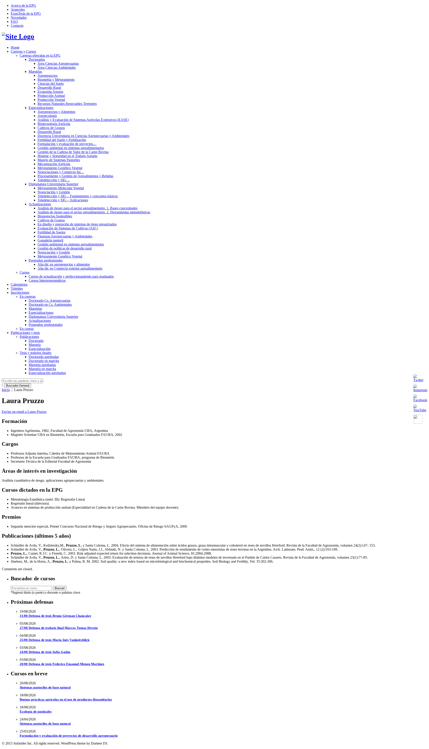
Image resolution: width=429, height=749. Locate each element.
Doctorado (36, 341)
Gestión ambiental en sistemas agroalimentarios (71, 148)
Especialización (39, 349)
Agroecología (47, 116)
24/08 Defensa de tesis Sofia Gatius (45, 652)
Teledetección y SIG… (54, 180)
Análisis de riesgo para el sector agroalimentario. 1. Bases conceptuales (87, 208)
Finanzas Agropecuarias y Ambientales (65, 236)
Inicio (6, 390)
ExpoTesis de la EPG (26, 13)
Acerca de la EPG (23, 5)
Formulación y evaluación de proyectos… (67, 144)
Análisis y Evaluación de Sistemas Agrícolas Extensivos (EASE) (83, 120)
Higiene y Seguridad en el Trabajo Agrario (67, 156)
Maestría (35, 345)
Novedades (19, 17)
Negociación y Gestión (54, 192)
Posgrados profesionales (46, 260)
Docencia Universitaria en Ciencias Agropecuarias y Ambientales (83, 136)
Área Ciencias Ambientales (57, 67)
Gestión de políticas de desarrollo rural (65, 248)
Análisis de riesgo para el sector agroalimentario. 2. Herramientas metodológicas (94, 212)
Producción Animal (51, 96)
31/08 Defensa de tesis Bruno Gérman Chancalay (55, 616)
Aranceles (18, 9)
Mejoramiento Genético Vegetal (60, 168)
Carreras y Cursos (23, 51)
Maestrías (35, 71)
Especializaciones (41, 108)
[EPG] (18, 36)
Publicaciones (29, 337)
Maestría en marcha (42, 369)
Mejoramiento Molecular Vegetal (61, 188)
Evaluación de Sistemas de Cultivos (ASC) (68, 228)
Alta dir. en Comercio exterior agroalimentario (70, 268)
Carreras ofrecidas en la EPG (40, 55)
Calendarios (19, 284)
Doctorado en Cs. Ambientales (50, 304)
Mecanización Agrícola (54, 164)
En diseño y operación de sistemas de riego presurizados (77, 224)
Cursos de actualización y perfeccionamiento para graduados (71, 276)
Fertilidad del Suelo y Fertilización (62, 140)
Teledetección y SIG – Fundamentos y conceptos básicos (78, 196)
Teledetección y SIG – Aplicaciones (63, 200)
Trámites (17, 288)
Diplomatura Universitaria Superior (53, 184)
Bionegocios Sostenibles (55, 216)
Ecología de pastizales (36, 711)
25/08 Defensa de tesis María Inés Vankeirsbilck (54, 640)
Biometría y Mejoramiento (56, 79)
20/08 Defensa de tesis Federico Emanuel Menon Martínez (62, 664)
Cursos (24, 272)
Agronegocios (47, 75)
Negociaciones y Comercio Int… (61, 172)
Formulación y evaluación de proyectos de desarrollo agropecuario (69, 735)
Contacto (17, 25)
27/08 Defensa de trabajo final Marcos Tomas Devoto (59, 628)
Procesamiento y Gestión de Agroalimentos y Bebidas (75, 176)
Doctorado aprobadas (44, 357)
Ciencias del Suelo (51, 83)
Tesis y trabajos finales (35, 353)
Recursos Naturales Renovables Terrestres (67, 104)
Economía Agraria (50, 92)
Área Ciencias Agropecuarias (58, 63)
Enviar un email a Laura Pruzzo (24, 412)
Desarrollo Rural (49, 87)
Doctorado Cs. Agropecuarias (49, 300)
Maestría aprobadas (42, 365)
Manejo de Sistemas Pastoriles (59, 160)
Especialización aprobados (47, 373)
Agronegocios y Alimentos (56, 112)
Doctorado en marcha (44, 361)
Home (15, 47)
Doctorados (37, 59)
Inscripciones (20, 292)
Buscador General (17, 385)
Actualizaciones (40, 204)
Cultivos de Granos (51, 128)
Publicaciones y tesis (25, 333)
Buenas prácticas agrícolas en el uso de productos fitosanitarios (66, 699)
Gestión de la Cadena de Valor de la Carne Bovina (73, 152)
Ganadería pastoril (50, 240)
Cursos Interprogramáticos (47, 280)
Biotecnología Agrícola (54, 124)
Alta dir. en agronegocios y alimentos (64, 264)
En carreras (28, 296)
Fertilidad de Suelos (51, 232)
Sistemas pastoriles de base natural (45, 687)
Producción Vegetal (51, 100)
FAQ (14, 21)
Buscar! (60, 588)
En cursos (27, 329)
